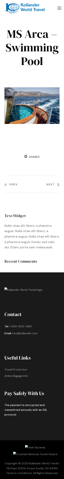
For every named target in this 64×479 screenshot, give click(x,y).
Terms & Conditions (19, 473)
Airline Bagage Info (16, 376)
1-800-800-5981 (20, 326)
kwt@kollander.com (25, 333)
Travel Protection (15, 369)
